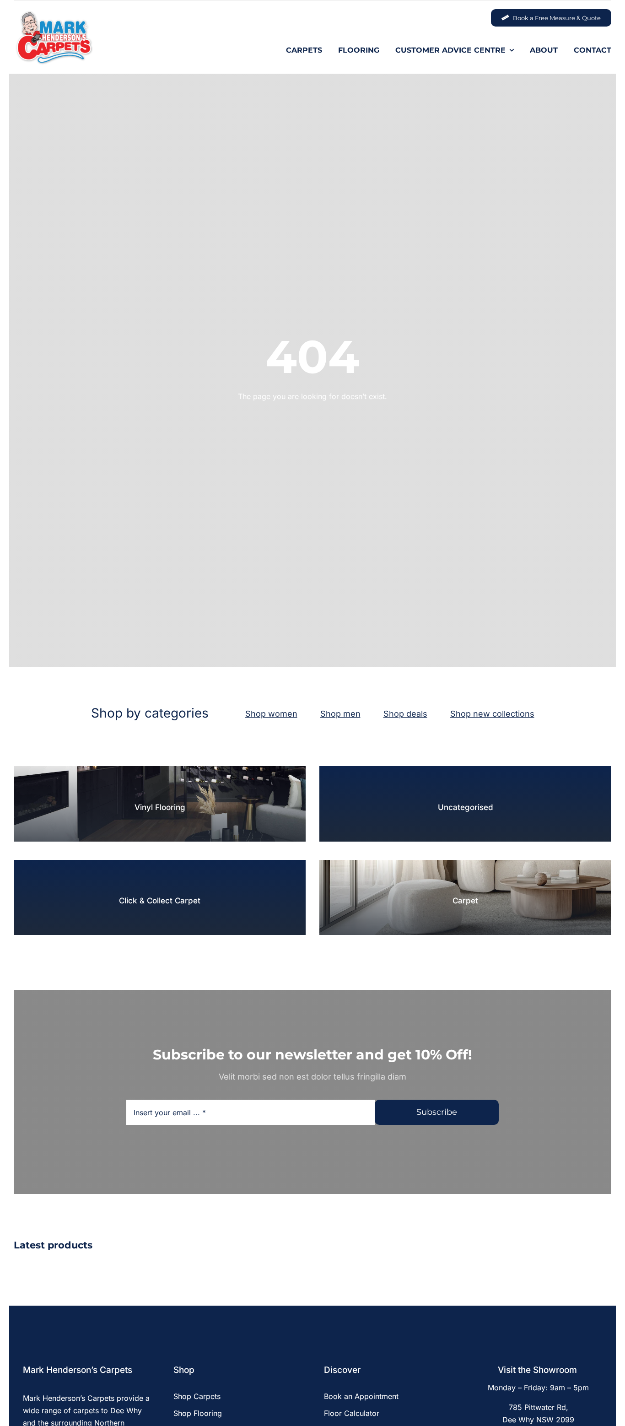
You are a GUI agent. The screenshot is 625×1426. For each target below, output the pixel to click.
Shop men (340, 713)
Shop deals (405, 713)
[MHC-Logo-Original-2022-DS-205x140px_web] (54, 13)
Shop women (271, 713)
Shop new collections (492, 713)
